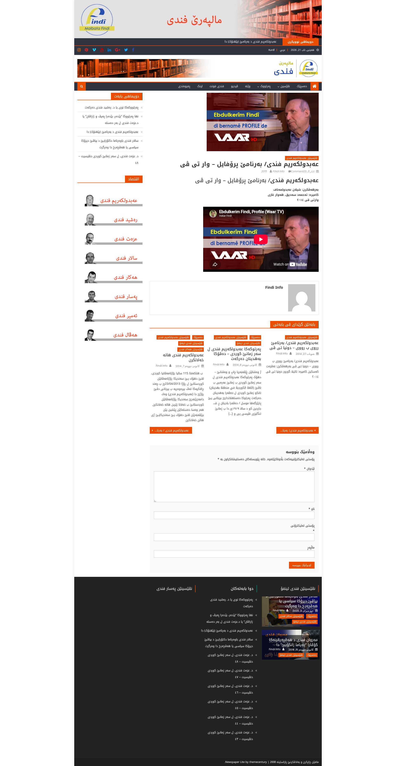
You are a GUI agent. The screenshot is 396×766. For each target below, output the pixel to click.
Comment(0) (298, 171)
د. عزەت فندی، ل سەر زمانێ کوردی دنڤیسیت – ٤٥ (230, 705)
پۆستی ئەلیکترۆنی (303, 528)
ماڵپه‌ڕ (311, 547)
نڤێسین (285, 86)
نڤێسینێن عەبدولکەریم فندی (301, 158)
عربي (282, 50)
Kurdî (272, 50)
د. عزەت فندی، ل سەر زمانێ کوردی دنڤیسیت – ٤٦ (230, 689)
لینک (200, 86)
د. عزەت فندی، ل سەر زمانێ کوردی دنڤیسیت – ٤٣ (230, 736)
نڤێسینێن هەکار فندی (191, 349)
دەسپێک (302, 86)
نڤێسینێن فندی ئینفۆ (248, 343)
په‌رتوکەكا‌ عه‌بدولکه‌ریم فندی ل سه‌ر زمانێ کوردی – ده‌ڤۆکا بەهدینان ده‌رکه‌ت (234, 354)
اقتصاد (133, 179)
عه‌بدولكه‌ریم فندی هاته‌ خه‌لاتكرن (183, 357)
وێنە (247, 86)
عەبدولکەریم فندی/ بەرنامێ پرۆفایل (294, 430)
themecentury (258, 762)
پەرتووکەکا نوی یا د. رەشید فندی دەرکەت (111, 107)
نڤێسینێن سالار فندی (291, 616)
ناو (312, 509)
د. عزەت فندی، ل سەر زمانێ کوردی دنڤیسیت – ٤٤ (230, 720)
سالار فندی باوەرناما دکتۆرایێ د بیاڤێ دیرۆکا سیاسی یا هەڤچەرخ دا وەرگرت (109, 144)
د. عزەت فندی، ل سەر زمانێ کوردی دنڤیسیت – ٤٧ (230, 674)
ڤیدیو (234, 86)
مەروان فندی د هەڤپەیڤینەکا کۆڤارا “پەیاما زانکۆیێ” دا (293, 642)
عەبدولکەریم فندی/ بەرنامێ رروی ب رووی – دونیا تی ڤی (294, 345)
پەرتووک (265, 86)
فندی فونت (217, 86)
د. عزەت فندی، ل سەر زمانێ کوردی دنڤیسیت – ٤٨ (108, 159)
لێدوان (309, 468)
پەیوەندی (184, 86)
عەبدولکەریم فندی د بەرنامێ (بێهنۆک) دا (250, 41)
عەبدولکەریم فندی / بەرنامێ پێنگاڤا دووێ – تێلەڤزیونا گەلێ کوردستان (169, 430)
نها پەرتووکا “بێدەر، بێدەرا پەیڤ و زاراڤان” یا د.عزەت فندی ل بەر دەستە (110, 120)
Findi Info (278, 171)
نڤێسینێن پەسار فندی (174, 588)
